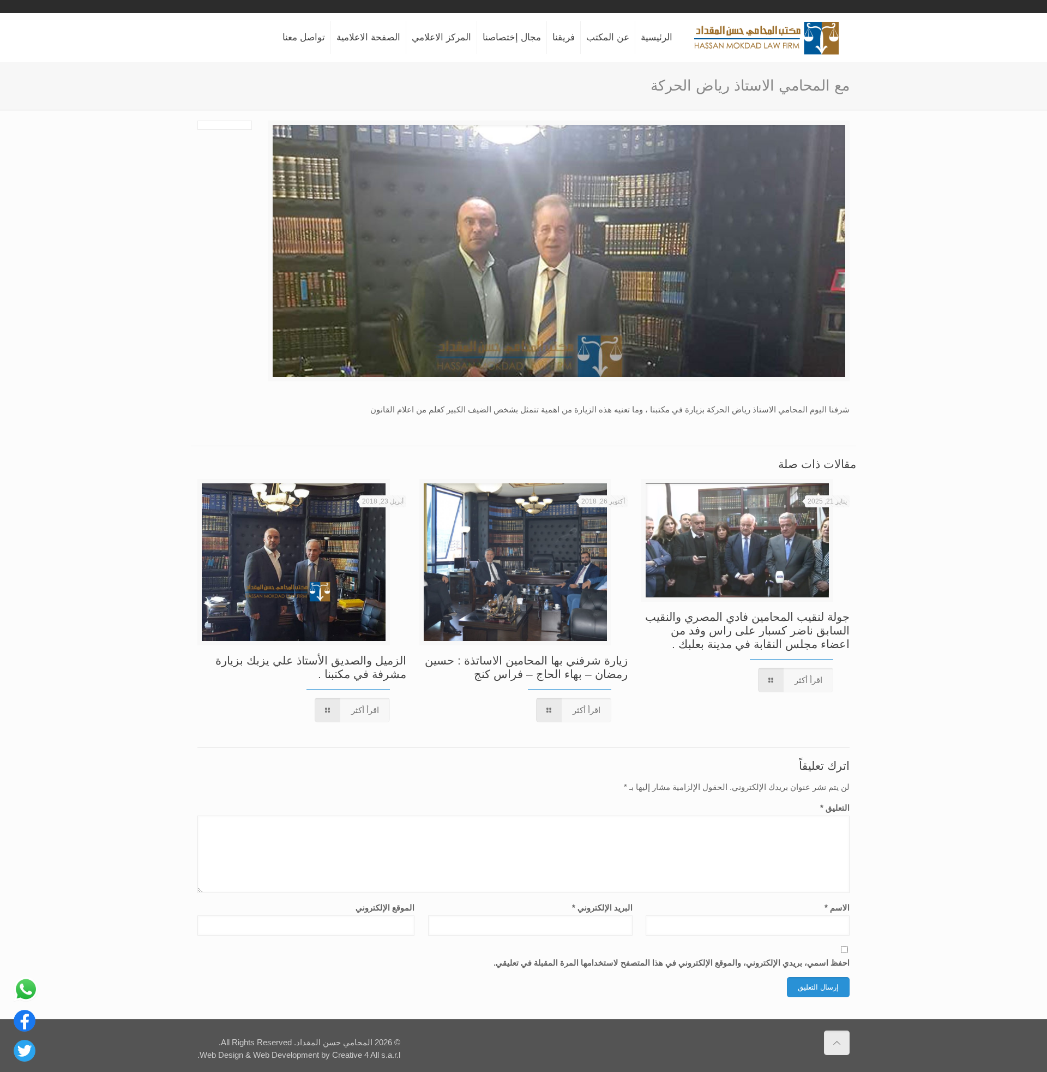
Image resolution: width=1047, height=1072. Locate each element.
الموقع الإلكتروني (385, 907)
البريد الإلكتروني (602, 907)
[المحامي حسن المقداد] (766, 37)
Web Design (221, 1054)
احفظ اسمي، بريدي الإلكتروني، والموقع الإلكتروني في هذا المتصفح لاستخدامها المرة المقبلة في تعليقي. (672, 962)
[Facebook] (24, 1028)
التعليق (835, 807)
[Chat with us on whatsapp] (26, 998)
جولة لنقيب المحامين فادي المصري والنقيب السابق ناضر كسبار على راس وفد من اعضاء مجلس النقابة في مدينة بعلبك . (747, 630)
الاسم (837, 907)
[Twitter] (24, 1058)
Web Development (286, 1054)
